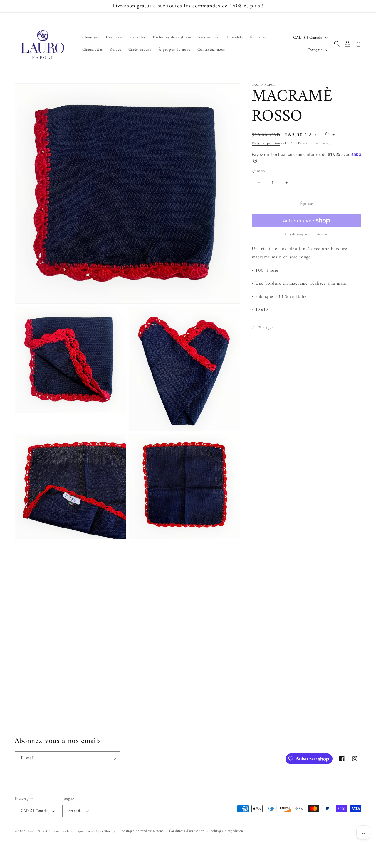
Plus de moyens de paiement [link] (306, 234)
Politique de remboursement (142, 831)
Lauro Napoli (37, 831)
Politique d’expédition (226, 831)
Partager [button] (265, 328)
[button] (336, 43)
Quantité (259, 171)
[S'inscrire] (113, 758)
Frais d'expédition (266, 144)
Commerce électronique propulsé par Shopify (82, 831)
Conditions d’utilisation (186, 831)
